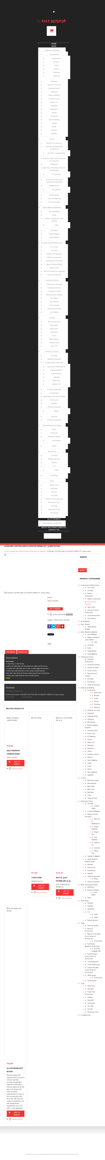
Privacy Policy (75, 1154)
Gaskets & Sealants (54, 359)
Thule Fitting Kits (92, 961)
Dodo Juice (91, 733)
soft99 (54, 123)
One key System (54, 202)
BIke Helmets (54, 339)
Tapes (54, 446)
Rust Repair (56, 440)
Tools (54, 336)
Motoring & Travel (52, 351)
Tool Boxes (54, 513)
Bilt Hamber (91, 722)
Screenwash (54, 393)
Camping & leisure (52, 280)
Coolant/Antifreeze (54, 389)
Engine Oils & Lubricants (54, 363)
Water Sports (54, 185)
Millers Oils (56, 381)
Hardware (54, 488)
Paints (54, 429)
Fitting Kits (54, 164)
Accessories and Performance (52, 243)
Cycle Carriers (54, 305)
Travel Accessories (54, 275)
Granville (56, 377)
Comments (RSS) (66, 1154)
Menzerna (54, 109)
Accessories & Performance (19, 551)
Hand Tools (54, 485)
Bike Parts (54, 332)
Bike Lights (54, 325)
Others (54, 113)
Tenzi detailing (92, 772)
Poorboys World (93, 754)
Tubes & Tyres (54, 343)
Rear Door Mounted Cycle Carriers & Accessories (92, 936)
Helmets (54, 403)
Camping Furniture (54, 288)
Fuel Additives (56, 374)
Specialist (90, 1000)
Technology (52, 451)
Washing (56, 76)
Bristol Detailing (54, 95)
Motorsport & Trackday (54, 261)
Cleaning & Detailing (52, 50)
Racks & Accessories (54, 143)
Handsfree (54, 475)
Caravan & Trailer (54, 291)
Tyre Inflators (54, 312)
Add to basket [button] (17, 763)
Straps (56, 411)
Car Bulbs (54, 230)
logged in (18, 697)
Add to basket (55, 609)
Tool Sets (54, 495)
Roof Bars (54, 298)
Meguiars (54, 106)
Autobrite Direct (54, 88)
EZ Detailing (91, 736)
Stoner (89, 769)
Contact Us (53, 530)
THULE (52, 139)
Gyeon (89, 739)
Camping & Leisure (87, 657)
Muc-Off (54, 346)
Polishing (56, 72)
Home (6, 551)
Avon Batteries (54, 211)
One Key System (92, 925)
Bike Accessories (54, 322)
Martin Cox (54, 102)
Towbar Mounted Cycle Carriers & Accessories (92, 970)
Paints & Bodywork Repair (52, 425)
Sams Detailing (54, 120)
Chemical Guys (54, 99)
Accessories (54, 54)
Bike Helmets (91, 783)
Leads (56, 470)
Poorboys (54, 116)
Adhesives (54, 433)
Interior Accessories (54, 257)
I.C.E (54, 466)
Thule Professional (54, 198)
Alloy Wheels (85, 624)
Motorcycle (54, 400)
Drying (56, 69)
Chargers (90, 906)
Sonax (54, 127)
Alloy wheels (53, 519)
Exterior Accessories (54, 254)
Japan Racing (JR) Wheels (51, 523)
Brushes (56, 62)
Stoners (54, 130)
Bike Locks (54, 329)
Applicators (56, 58)
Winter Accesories (93, 882)
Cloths (56, 65)
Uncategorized (86, 1015)
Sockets (54, 506)
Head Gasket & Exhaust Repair (54, 396)
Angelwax (54, 81)
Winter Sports (54, 195)
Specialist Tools (54, 509)
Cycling (52, 318)
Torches (54, 492)
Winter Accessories (54, 420)
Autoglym (54, 92)
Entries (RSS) (55, 1154)
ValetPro (54, 134)
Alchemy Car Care (54, 85)
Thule (82, 923)
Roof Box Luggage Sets (56, 153)
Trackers (54, 462)
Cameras (54, 455)
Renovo (89, 757)
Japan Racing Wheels (54, 264)
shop (53, 46)
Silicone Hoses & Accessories (54, 271)
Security (54, 416)
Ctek (56, 225)
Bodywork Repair (54, 436)
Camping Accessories (54, 284)
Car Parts (54, 356)
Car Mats (54, 250)
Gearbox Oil (56, 384)
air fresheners (85, 621)
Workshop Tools (54, 502)
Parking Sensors (54, 459)
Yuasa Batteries (54, 234)
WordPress (48, 1154)
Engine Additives (56, 370)
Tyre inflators (91, 618)
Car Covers (54, 247)
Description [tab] (11, 652)
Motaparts (29, 1154)
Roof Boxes (54, 302)
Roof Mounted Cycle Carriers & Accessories (91, 956)
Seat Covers (54, 268)
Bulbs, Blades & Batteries (52, 207)
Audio (96, 914)
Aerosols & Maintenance (56, 367)
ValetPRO (90, 775)
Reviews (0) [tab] (23, 652)
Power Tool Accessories (54, 499)
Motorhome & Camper (54, 295)
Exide (54, 215)
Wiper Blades (54, 237)
